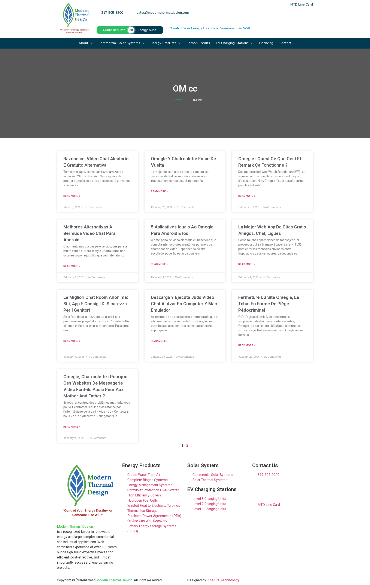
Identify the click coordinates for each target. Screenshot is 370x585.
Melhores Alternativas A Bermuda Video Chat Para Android (89, 233)
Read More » (71, 195)
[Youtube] (266, 16)
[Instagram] (280, 16)
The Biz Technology (223, 580)
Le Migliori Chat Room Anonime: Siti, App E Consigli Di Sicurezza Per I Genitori (95, 304)
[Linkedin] (252, 16)
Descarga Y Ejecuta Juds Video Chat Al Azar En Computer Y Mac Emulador (184, 304)
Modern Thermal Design (75, 526)
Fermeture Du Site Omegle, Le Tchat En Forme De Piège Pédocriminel (268, 304)
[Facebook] (238, 16)
